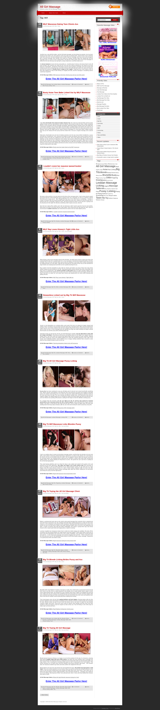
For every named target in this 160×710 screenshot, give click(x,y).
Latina (99, 125)
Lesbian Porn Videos (102, 94)
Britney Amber (99, 175)
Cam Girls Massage (102, 90)
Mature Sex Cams (53, 13)
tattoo (51, 689)
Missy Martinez (107, 188)
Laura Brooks (110, 180)
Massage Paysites (101, 104)
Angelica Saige (99, 169)
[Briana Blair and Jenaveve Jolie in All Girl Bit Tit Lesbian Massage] (50, 653)
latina (44, 688)
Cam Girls (100, 123)
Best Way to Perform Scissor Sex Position (107, 155)
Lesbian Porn (100, 96)
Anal (98, 116)
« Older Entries (44, 695)
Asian (56, 94)
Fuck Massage (100, 92)
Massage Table (60, 158)
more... (88, 84)
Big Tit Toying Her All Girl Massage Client (61, 491)
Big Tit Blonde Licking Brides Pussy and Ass (62, 560)
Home (43, 13)
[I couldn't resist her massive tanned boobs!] (50, 192)
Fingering (58, 483)
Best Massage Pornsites (103, 106)
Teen (54, 85)
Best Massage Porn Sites (103, 100)
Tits (44, 354)
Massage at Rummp (102, 88)
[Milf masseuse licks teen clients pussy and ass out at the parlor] (50, 50)
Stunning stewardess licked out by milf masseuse (65, 343)
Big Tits (59, 94)
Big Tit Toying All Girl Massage (56, 628)
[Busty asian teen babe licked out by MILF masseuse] (50, 118)
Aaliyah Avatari (101, 164)
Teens (59, 26)
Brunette (58, 550)
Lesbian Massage (65, 84)
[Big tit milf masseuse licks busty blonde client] (50, 450)
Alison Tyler (115, 164)
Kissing (58, 221)
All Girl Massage (50, 6)
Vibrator (102, 199)
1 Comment (76, 686)
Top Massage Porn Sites (103, 98)
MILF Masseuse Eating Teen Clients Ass (60, 24)
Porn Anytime (113, 94)
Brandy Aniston (111, 172)
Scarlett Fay (110, 193)
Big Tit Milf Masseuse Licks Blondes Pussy (62, 424)
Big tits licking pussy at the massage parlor (64, 408)
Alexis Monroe (108, 164)
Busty (59, 84)
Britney (117, 172)
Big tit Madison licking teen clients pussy (63, 609)
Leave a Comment (78, 84)
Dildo (57, 287)
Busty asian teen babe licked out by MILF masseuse (66, 147)
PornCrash (99, 110)
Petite (97, 191)
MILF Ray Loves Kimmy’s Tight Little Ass (61, 229)
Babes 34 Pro (100, 83)
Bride (67, 618)
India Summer (61, 156)
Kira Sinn (68, 156)
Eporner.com (100, 102)
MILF (56, 26)
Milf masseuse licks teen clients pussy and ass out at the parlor (69, 75)
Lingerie (106, 186)
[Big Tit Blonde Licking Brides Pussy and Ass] (50, 585)
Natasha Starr (114, 188)
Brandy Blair (43, 391)
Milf (44, 85)
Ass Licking (54, 84)
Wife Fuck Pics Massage (103, 86)
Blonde (64, 618)
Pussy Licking (48, 85)
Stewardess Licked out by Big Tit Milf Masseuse (64, 295)
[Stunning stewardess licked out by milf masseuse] (50, 321)
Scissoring (100, 130)
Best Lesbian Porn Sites (103, 108)
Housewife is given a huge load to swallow (107, 157)
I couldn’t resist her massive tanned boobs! (62, 166)
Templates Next (104, 708)
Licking (54, 158)
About (64, 13)
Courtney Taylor (102, 177)
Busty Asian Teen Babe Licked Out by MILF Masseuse (66, 92)
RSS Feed (115, 6)
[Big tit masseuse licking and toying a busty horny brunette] (50, 517)
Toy (46, 552)
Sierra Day (106, 195)
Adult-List (107, 96)
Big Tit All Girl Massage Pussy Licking (60, 361)
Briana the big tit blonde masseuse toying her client (66, 677)
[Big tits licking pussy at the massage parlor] (50, 387)
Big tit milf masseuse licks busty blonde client (64, 473)
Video (98, 137)
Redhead (104, 193)
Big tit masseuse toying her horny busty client (64, 540)
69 (96, 164)
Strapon (111, 195)
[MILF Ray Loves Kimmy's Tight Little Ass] (50, 255)
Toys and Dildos (68, 231)
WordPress (117, 708)
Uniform (47, 354)
